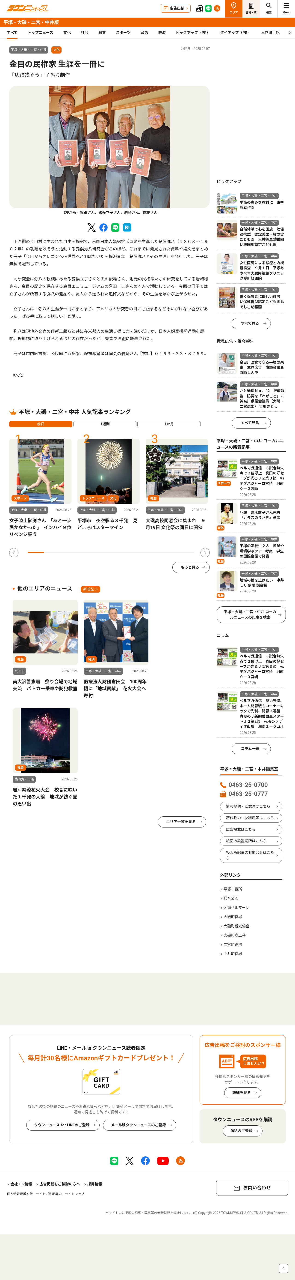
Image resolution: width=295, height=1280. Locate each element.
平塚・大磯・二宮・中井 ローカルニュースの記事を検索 (250, 615)
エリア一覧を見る (181, 822)
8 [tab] (152, 552)
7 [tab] (136, 552)
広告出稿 (177, 8)
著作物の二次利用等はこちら (250, 818)
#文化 (18, 375)
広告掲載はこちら (241, 829)
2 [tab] (52, 552)
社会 (84, 32)
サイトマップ (74, 1194)
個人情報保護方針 (20, 1194)
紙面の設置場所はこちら (246, 841)
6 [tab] (119, 552)
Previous (13, 552)
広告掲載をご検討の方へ (59, 1184)
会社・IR (251, 12)
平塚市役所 (233, 889)
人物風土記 (270, 32)
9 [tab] (169, 552)
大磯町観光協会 (236, 926)
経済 (162, 32)
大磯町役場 (233, 917)
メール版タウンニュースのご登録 (138, 1125)
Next (205, 552)
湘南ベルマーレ (236, 907)
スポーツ (123, 32)
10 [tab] (186, 552)
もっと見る (190, 567)
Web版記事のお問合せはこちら (250, 855)
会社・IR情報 (21, 1184)
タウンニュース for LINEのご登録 (61, 1125)
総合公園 (231, 898)
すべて (12, 32)
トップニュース (40, 32)
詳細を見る (241, 1093)
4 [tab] (86, 552)
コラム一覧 (250, 748)
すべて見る (250, 323)
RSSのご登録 (241, 1131)
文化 (67, 32)
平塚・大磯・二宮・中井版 (31, 22)
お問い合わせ (257, 1187)
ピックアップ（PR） (193, 32)
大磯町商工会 (235, 935)
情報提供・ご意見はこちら (248, 806)
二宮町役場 (233, 944)
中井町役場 (233, 954)
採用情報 (94, 1184)
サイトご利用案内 (49, 1194)
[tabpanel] (109, 151)
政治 (144, 32)
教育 (102, 32)
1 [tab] (36, 552)
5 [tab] (102, 552)
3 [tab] (69, 552)
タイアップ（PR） (235, 32)
